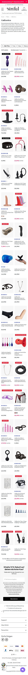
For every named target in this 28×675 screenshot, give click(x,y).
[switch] (3, 669)
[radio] (1, 69)
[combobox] (12, 13)
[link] (2, 16)
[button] (26, 1)
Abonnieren (14, 599)
